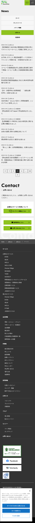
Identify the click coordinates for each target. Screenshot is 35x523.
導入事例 (7, 416)
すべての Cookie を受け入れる (16, 505)
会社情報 (5, 317)
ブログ (5, 411)
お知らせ (17, 32)
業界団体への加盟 (10, 339)
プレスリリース (17, 23)
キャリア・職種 (9, 388)
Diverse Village (9, 268)
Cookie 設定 (16, 516)
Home (2, 241)
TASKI (6, 274)
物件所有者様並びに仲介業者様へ (12, 487)
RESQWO (7, 271)
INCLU (7, 262)
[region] (16, 505)
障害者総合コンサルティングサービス (16, 279)
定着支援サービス (10, 285)
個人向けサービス (8, 294)
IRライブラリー (9, 360)
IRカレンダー (8, 366)
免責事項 (7, 374)
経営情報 (7, 354)
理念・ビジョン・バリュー (12, 322)
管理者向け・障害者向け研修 (13, 282)
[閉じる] (30, 491)
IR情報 (5, 344)
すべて (17, 18)
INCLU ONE (8, 265)
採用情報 (5, 380)
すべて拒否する (16, 510)
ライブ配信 (8, 428)
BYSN (6, 257)
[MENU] (32, 2)
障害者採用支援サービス (12, 288)
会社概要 (7, 327)
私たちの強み (9, 333)
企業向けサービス (8, 254)
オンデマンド (9, 431)
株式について (9, 363)
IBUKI (6, 259)
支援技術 (17, 37)
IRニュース (8, 351)
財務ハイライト (9, 357)
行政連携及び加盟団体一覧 (12, 336)
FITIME (7, 308)
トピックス (8, 400)
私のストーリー (9, 419)
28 (30, 171)
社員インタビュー (10, 385)
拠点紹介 (7, 330)
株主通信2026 (9, 349)
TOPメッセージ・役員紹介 (12, 325)
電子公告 (7, 371)
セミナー (5, 423)
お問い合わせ (7, 436)
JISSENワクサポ (10, 291)
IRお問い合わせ (9, 368)
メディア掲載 (17, 27)
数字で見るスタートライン (12, 391)
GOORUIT (8, 277)
